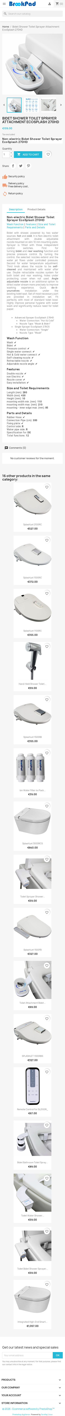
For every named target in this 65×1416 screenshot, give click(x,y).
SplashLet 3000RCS (32, 843)
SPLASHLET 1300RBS (32, 1056)
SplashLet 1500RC (32, 577)
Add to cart (28, 154)
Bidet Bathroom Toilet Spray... (32, 1162)
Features (31, 224)
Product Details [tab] (36, 209)
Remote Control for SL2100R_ (32, 1109)
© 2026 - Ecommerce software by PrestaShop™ (28, 1409)
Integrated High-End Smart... (32, 1321)
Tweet (21, 166)
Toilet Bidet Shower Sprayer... (32, 1268)
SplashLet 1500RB (32, 737)
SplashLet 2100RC (32, 524)
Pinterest (28, 166)
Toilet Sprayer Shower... (32, 896)
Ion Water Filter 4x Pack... (33, 790)
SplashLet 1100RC (32, 630)
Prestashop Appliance (21, 1414)
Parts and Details (35, 227)
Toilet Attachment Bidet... (33, 1002)
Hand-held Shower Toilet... (32, 683)
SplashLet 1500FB (33, 949)
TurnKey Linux (46, 1414)
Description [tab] (16, 209)
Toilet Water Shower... (32, 1215)
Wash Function (15, 224)
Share (13, 166)
